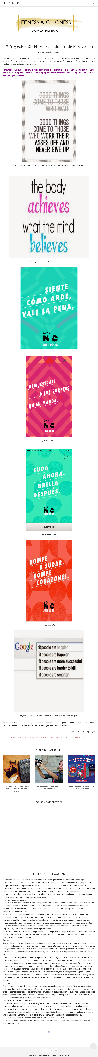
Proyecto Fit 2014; (74, 738)
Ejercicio (26, 738)
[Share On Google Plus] (93, 732)
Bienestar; (15, 738)
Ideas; (46, 738)
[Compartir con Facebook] (79, 732)
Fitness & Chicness (42, 1055)
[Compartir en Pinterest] (88, 732)
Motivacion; (57, 738)
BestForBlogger (63, 1055)
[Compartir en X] (84, 732)
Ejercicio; (37, 738)
